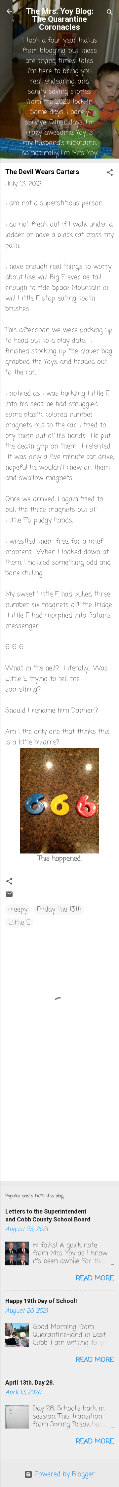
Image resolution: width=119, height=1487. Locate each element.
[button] (110, 173)
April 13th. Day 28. (29, 1382)
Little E (19, 923)
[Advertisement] (59, 1129)
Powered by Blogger (63, 1474)
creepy (17, 909)
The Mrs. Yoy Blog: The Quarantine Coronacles (60, 19)
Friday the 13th (59, 909)
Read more (95, 1278)
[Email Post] (9, 896)
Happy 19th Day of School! (41, 1300)
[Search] (110, 13)
